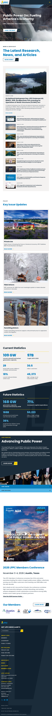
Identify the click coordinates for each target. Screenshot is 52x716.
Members (4, 638)
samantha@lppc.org (6, 688)
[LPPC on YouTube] (4, 700)
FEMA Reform (5, 652)
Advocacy (5, 660)
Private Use (5, 650)
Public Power (6, 643)
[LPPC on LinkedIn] (7, 700)
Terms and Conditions (6, 708)
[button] (50, 2)
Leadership (5, 640)
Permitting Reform (7, 655)
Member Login (6, 668)
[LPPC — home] (5, 2)
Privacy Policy (4, 705)
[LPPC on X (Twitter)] (2, 700)
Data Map (4, 665)
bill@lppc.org (4, 696)
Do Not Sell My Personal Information (10, 711)
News (3, 663)
